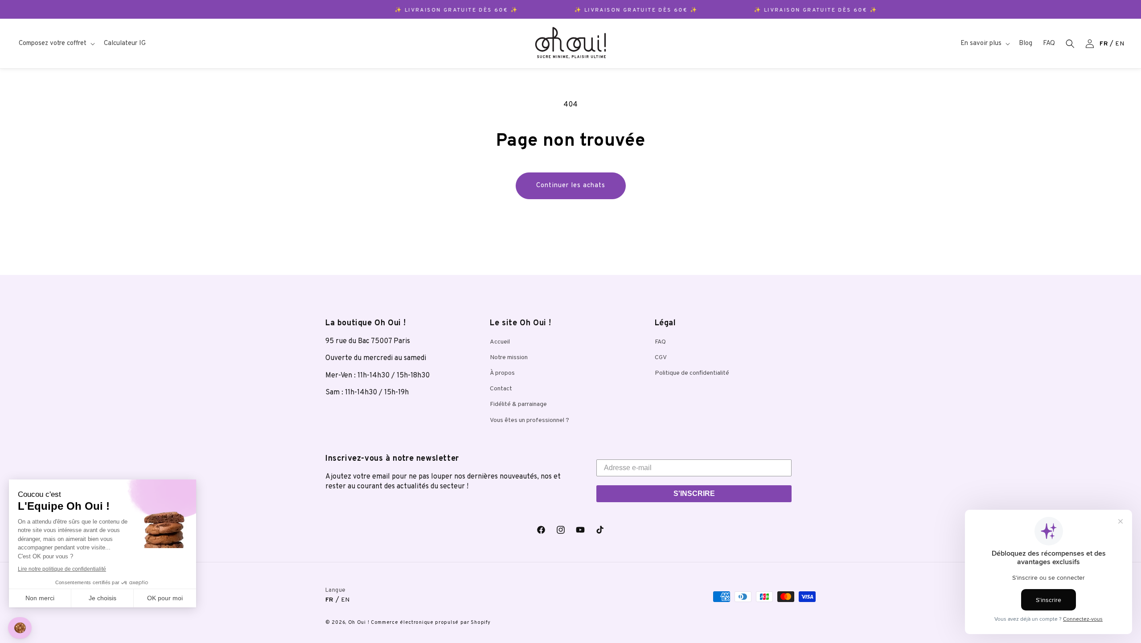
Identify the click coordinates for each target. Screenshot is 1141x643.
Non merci (39, 598)
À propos (502, 373)
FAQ (660, 342)
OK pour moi (165, 598)
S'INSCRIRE (694, 493)
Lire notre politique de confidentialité (62, 569)
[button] (56, 43)
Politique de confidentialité (692, 373)
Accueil (500, 342)
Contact (501, 389)
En (1119, 44)
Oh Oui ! (358, 622)
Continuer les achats (570, 185)
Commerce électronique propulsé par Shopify (430, 622)
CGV (661, 357)
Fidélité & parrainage (518, 404)
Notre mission (509, 357)
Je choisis (102, 598)
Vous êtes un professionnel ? (529, 420)
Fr (1104, 44)
